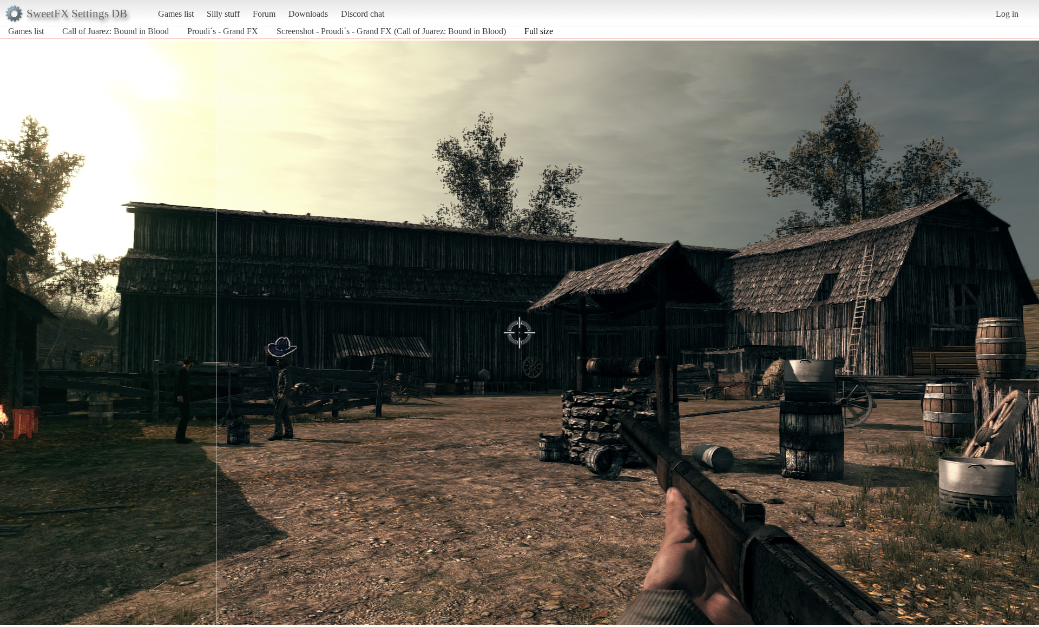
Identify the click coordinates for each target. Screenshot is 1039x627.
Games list (176, 13)
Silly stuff (223, 13)
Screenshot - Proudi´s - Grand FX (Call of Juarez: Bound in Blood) (391, 31)
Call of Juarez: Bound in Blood (115, 31)
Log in (1007, 13)
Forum (264, 13)
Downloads (308, 13)
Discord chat (362, 13)
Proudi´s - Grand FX (222, 31)
